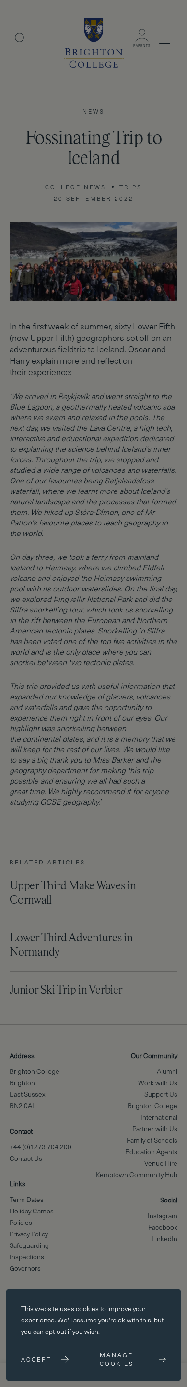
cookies (87, 1308)
